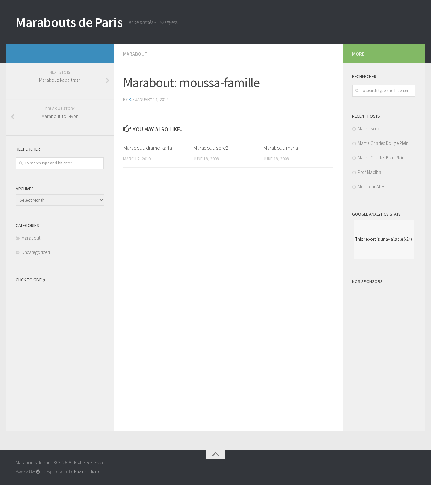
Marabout (135, 53)
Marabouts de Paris (69, 22)
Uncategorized (35, 252)
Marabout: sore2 (210, 147)
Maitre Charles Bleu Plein (381, 158)
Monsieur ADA (371, 187)
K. (130, 99)
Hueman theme (87, 471)
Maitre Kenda (370, 129)
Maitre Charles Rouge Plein (383, 143)
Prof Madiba (369, 172)
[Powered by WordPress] (38, 472)
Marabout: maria (280, 147)
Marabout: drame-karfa (147, 147)
